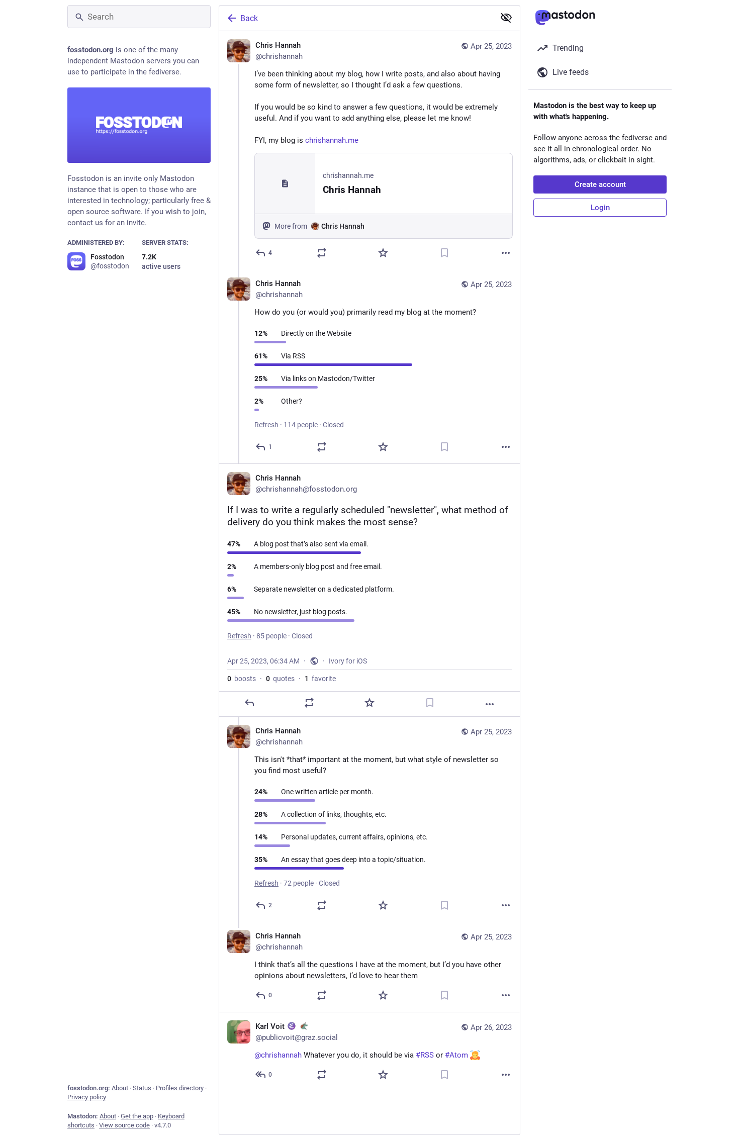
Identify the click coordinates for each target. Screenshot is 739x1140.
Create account (600, 184)
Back (249, 18)
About (120, 1088)
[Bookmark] (444, 253)
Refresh (266, 425)
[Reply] (249, 703)
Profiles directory (180, 1088)
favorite (320, 679)
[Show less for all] (506, 18)
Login (600, 207)
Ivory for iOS (348, 661)
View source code (124, 1125)
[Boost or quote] (322, 253)
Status (142, 1088)
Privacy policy (86, 1097)
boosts (241, 679)
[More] (506, 253)
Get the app (137, 1116)
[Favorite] (383, 253)
